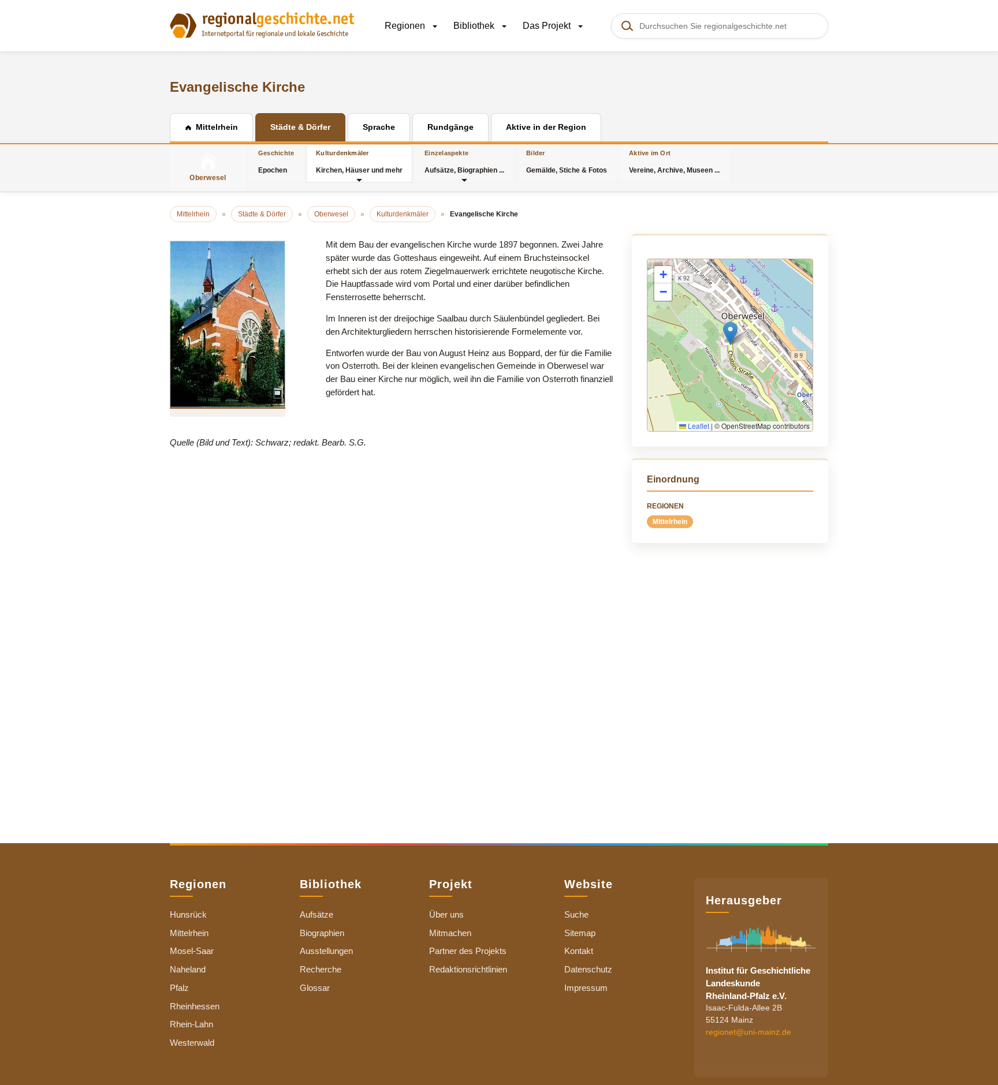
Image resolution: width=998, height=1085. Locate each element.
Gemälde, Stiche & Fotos (566, 161)
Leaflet (697, 426)
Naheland (188, 969)
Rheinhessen (194, 1006)
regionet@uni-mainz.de (748, 1032)
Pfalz (179, 988)
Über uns (446, 914)
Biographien (322, 933)
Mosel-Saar (192, 951)
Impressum (586, 988)
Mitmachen (450, 933)
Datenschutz (588, 969)
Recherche (320, 969)
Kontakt (578, 951)
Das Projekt (548, 26)
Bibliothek (475, 26)
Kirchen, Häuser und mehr (359, 161)
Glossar (315, 988)
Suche (576, 914)
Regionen (406, 26)
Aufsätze (316, 914)
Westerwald (192, 1042)
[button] (730, 333)
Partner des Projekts (468, 951)
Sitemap (579, 933)
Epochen (276, 161)
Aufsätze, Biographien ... (464, 161)
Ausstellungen (326, 951)
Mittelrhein (670, 522)
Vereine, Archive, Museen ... (674, 161)
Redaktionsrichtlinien (468, 969)
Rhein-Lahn (191, 1024)
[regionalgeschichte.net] (262, 24)
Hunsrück (188, 914)
